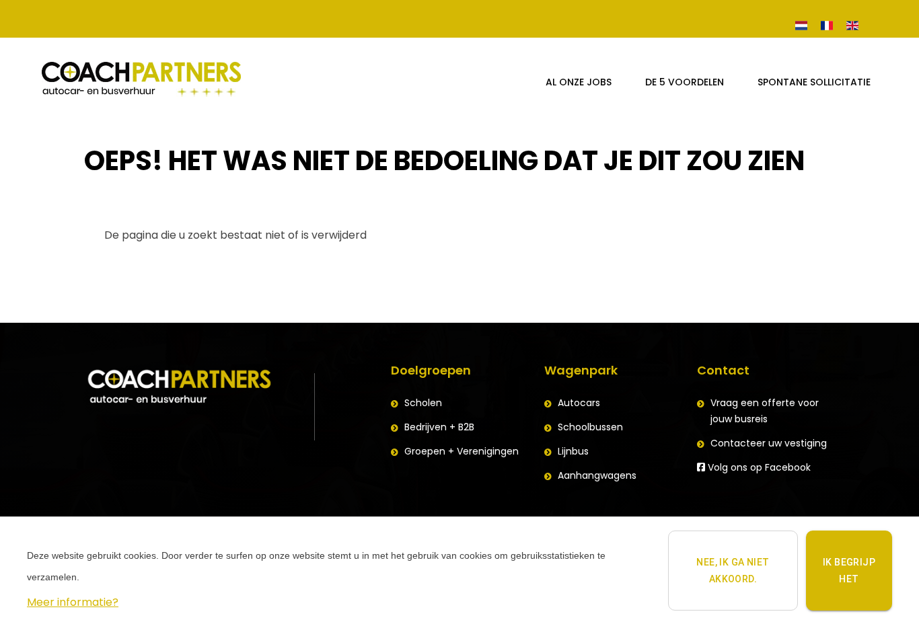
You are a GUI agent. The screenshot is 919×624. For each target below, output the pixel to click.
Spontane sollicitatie (814, 82)
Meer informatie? (72, 602)
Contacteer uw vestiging (768, 443)
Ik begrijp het (849, 570)
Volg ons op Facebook (758, 467)
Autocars (579, 403)
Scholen (423, 403)
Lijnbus (573, 451)
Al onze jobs (579, 82)
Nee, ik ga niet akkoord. (732, 570)
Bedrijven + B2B (439, 427)
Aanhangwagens (597, 475)
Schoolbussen (590, 427)
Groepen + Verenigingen (461, 451)
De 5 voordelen (684, 82)
